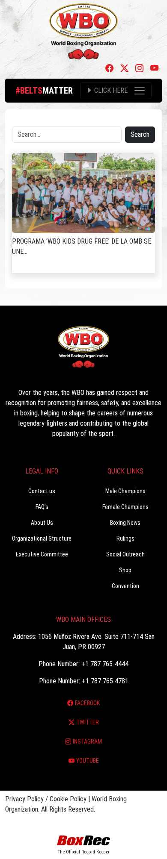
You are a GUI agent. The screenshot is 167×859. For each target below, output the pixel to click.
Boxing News (125, 522)
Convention (125, 585)
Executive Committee (42, 554)
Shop (125, 570)
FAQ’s (42, 506)
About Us (42, 522)
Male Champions (125, 491)
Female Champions (125, 506)
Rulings (125, 538)
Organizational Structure (42, 538)
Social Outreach (125, 554)
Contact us (41, 491)
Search (140, 134)
